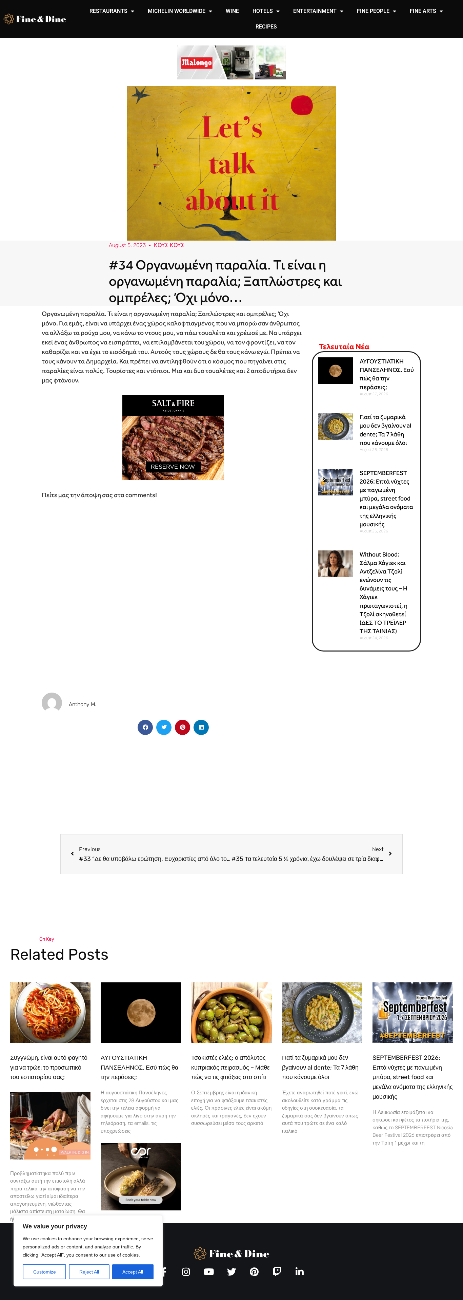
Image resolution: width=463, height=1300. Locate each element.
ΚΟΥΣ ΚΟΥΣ (169, 245)
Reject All (89, 1272)
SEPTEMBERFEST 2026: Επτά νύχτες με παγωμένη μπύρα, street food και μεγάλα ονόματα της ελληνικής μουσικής (386, 498)
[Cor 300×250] (141, 1176)
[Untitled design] (231, 62)
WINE (232, 11)
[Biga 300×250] (50, 1125)
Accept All (132, 1272)
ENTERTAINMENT (315, 11)
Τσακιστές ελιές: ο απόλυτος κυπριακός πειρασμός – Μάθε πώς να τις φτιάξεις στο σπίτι (230, 1067)
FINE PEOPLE (373, 11)
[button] (145, 727)
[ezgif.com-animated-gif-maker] (173, 437)
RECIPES (266, 26)
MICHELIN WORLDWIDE (176, 11)
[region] (88, 1250)
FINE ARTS (423, 11)
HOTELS (263, 11)
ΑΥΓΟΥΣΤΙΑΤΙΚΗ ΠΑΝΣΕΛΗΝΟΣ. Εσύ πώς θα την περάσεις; (139, 1067)
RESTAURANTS (108, 11)
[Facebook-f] (163, 1271)
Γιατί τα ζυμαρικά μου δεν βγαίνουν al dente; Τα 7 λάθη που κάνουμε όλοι (320, 1067)
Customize (44, 1272)
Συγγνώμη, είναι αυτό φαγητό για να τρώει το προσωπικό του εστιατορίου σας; (48, 1067)
